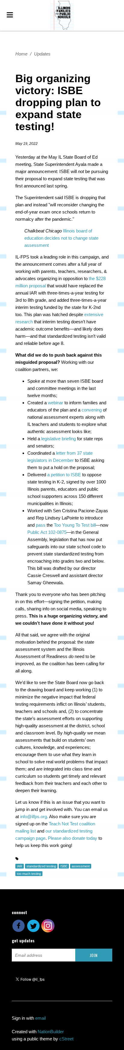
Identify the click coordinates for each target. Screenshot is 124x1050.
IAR (19, 866)
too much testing (29, 873)
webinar (55, 402)
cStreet (66, 1038)
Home (21, 53)
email (40, 1018)
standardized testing (41, 866)
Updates (42, 53)
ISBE (63, 866)
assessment (81, 866)
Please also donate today (72, 838)
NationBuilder (51, 1031)
